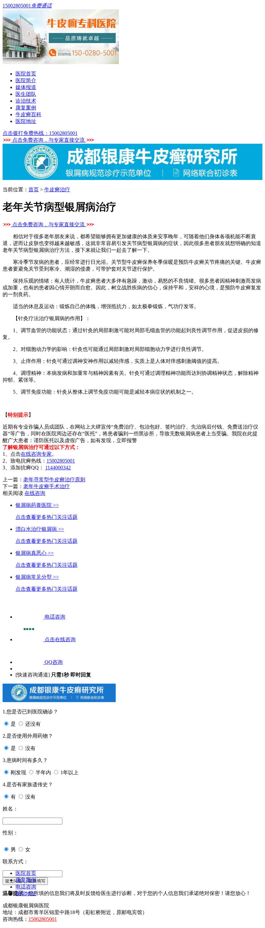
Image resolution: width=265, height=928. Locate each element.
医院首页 (26, 73)
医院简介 (26, 80)
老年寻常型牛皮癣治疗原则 (54, 479)
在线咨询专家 (36, 454)
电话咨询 (26, 886)
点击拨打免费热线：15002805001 (40, 133)
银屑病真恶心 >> (35, 553)
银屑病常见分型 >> (37, 577)
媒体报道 (26, 87)
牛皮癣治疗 (57, 189)
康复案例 (26, 107)
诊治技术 (26, 101)
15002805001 (61, 461)
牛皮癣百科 (28, 114)
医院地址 (26, 121)
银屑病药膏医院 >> (37, 505)
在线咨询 (35, 493)
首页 (33, 189)
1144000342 (58, 467)
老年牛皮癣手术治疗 (46, 486)
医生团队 (26, 94)
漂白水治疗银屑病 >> (40, 529)
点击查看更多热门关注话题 (47, 517)
